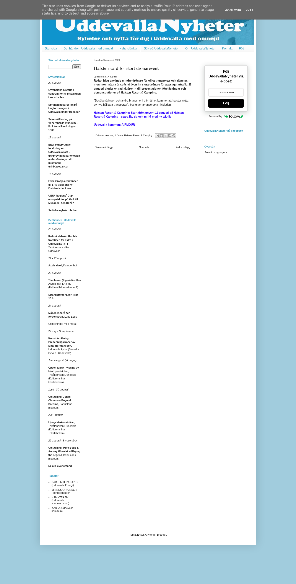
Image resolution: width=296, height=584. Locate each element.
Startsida (51, 48)
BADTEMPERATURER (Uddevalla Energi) (65, 484)
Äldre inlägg (183, 147)
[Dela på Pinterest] (174, 135)
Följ (241, 48)
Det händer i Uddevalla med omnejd (88, 48)
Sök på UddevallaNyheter (161, 48)
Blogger (161, 534)
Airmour (109, 135)
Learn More (233, 9)
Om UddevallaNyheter (200, 48)
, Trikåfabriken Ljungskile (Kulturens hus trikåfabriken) (63, 375)
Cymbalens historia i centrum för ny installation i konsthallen (64, 94)
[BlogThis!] (161, 135)
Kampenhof (62, 265)
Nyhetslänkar (128, 48)
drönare (119, 135)
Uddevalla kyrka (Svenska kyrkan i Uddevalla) (63, 345)
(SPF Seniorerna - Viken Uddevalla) (62, 244)
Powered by (215, 116)
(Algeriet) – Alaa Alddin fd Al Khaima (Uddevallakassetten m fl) (64, 284)
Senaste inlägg (104, 147)
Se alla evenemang (60, 466)
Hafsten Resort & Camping (138, 135)
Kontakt (227, 48)
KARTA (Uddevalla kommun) (62, 510)
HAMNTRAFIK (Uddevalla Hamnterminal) (60, 500)
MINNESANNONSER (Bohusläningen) (64, 491)
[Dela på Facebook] (170, 135)
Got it (250, 9)
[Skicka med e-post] (157, 135)
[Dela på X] (165, 135)
